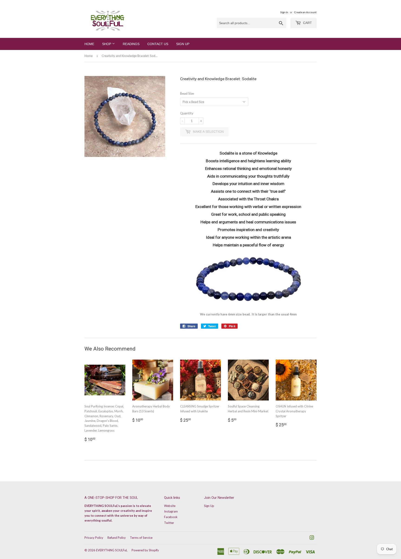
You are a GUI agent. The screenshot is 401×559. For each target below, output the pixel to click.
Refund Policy (116, 537)
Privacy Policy (93, 537)
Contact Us (157, 44)
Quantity (186, 113)
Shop (107, 44)
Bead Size (187, 93)
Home (89, 44)
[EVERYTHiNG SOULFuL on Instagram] (312, 538)
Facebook (171, 517)
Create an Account (305, 12)
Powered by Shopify (145, 550)
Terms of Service (141, 537)
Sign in (284, 12)
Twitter (169, 523)
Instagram (171, 511)
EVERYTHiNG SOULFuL (111, 550)
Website (169, 506)
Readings (131, 44)
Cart (307, 23)
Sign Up (182, 44)
